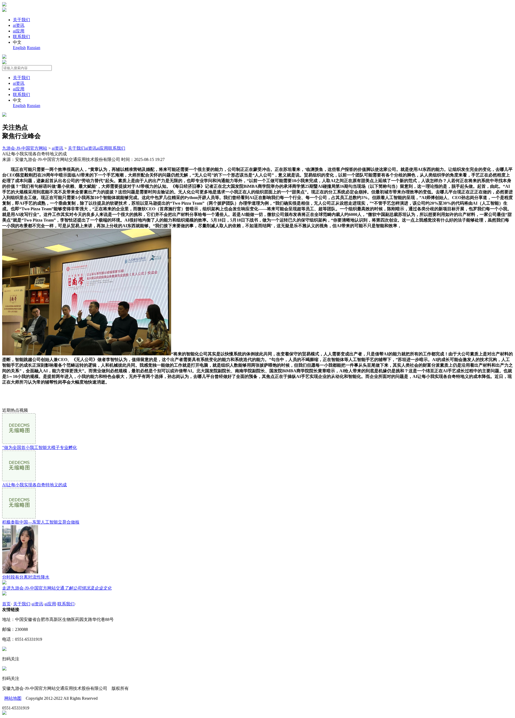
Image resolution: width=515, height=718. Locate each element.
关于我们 (21, 19)
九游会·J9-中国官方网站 (24, 148)
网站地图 (12, 698)
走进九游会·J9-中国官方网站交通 (57, 588)
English (19, 47)
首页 (6, 604)
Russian (33, 47)
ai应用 (18, 31)
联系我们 (21, 36)
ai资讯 (18, 25)
